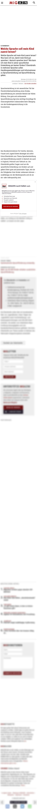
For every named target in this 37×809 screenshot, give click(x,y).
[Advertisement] (18, 24)
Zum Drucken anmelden (30, 83)
